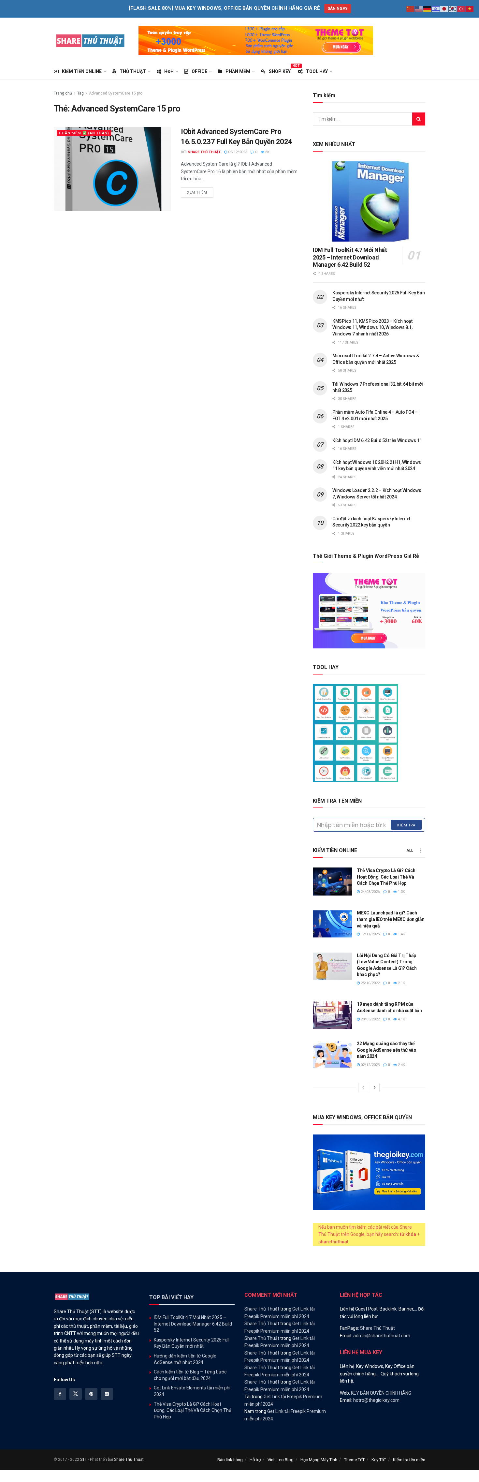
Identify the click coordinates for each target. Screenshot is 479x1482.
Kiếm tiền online (82, 71)
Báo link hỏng (230, 1459)
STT (83, 1459)
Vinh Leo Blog (281, 1459)
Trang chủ (63, 93)
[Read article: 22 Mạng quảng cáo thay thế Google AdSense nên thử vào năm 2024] (332, 1055)
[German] (427, 8)
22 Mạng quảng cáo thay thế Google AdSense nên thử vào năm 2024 (386, 1050)
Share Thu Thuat (129, 1459)
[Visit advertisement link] (255, 40)
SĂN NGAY (337, 8)
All (409, 850)
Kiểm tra (406, 825)
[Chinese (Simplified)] (410, 8)
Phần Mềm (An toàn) (84, 133)
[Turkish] (461, 8)
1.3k (401, 892)
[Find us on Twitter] (75, 1394)
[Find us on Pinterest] (91, 1394)
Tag (80, 93)
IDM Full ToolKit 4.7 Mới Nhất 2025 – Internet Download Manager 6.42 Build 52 (350, 257)
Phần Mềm (237, 71)
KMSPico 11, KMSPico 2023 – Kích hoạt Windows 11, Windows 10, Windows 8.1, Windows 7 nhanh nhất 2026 (372, 327)
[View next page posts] (375, 1087)
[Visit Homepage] (90, 40)
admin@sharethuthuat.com (381, 1335)
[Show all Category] (420, 850)
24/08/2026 (370, 892)
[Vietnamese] (470, 8)
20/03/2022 (370, 1019)
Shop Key (280, 70)
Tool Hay (317, 71)
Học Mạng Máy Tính (318, 1459)
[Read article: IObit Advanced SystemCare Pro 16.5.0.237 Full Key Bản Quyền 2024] (112, 169)
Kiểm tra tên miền (409, 1459)
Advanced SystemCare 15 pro (115, 93)
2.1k (401, 983)
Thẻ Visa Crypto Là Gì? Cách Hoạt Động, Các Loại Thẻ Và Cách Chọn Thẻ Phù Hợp (386, 877)
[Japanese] (444, 8)
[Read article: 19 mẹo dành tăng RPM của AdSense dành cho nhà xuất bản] (332, 1015)
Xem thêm (200, 192)
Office (199, 71)
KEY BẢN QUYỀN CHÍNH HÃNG (381, 1393)
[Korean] (453, 8)
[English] (419, 8)
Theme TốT (354, 1459)
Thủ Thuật (133, 71)
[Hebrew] (436, 8)
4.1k (401, 1019)
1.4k (401, 934)
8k (266, 152)
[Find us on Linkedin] (107, 1394)
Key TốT (378, 1459)
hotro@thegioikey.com (376, 1400)
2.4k (401, 1065)
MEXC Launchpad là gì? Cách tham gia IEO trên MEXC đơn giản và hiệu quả (390, 919)
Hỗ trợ (255, 1459)
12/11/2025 (370, 934)
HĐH (169, 71)
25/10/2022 (370, 983)
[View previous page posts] (363, 1087)
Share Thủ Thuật (204, 152)
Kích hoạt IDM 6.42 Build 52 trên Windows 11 (377, 440)
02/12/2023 (237, 152)
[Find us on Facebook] (60, 1394)
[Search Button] (418, 119)
